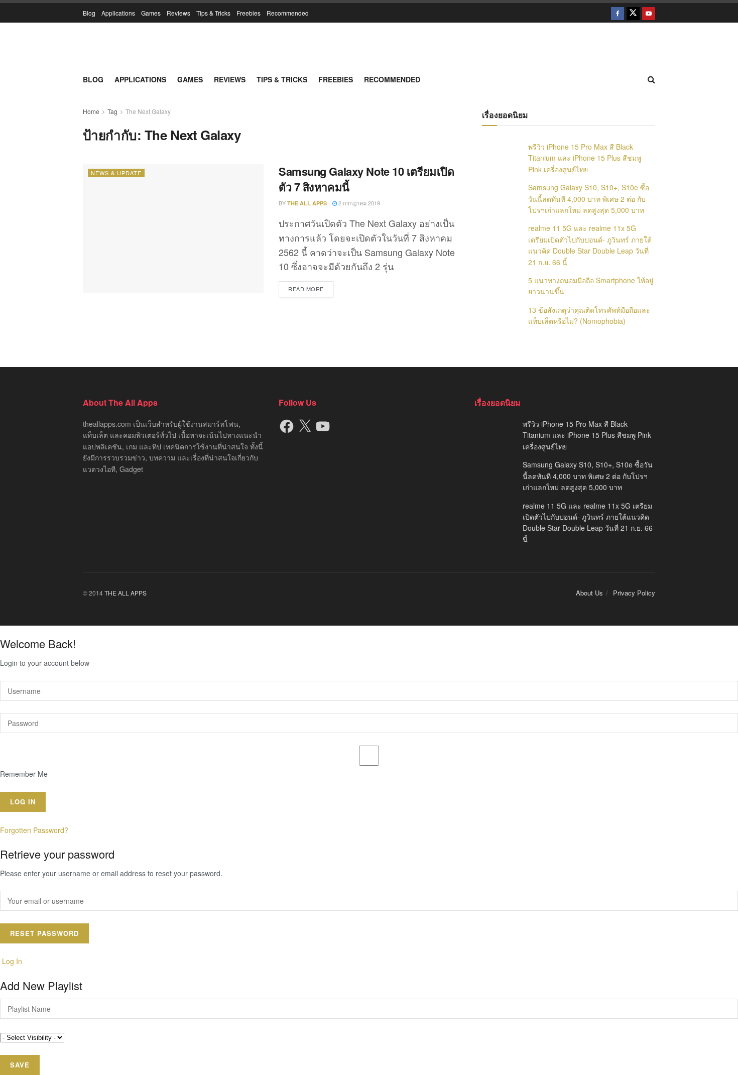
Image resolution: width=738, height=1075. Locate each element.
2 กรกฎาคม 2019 (358, 203)
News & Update (116, 173)
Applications (118, 13)
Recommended (288, 13)
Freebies (248, 13)
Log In (11, 961)
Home (91, 111)
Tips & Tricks (213, 13)
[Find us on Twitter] (633, 13)
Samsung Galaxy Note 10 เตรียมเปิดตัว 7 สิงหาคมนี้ (366, 179)
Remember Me (24, 774)
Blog (89, 13)
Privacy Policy (634, 593)
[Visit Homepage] (369, 45)
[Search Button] (651, 79)
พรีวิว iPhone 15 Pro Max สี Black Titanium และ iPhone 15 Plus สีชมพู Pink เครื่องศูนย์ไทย (584, 158)
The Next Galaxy (148, 111)
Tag (112, 111)
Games (151, 13)
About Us (589, 593)
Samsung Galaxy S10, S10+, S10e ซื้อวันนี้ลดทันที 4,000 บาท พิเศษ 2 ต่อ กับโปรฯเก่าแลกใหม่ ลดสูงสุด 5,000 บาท (588, 198)
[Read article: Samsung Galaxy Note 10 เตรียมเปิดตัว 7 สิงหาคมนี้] (173, 228)
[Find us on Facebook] (617, 13)
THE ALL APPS (307, 203)
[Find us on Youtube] (648, 13)
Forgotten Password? (34, 830)
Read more (310, 288)
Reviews (178, 13)
